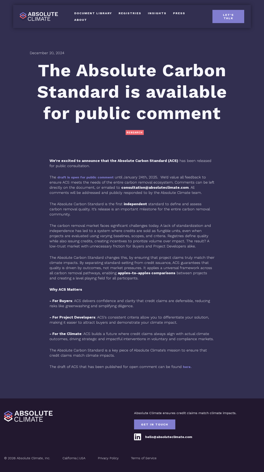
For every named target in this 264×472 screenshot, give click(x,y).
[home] (44, 16)
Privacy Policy (108, 458)
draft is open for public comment (85, 177)
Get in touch (154, 424)
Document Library (93, 13)
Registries (130, 13)
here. (187, 367)
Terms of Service (144, 458)
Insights (157, 13)
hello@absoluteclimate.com (168, 437)
